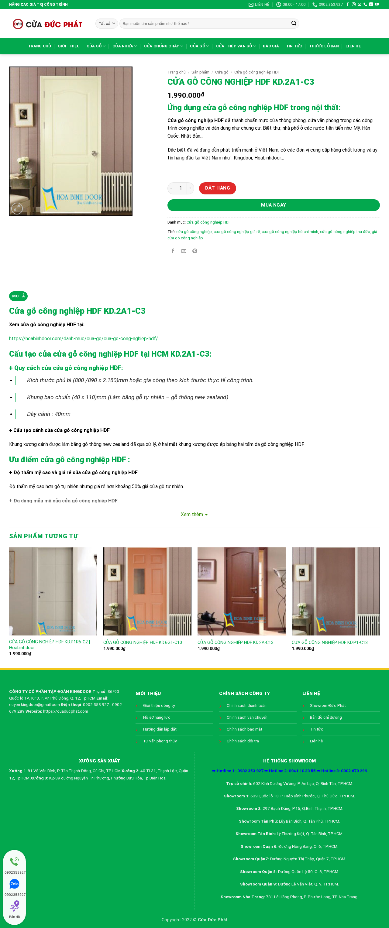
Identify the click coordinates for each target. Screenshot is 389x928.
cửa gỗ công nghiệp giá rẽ (237, 231)
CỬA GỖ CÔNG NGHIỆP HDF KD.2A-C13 (236, 642)
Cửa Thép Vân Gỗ (234, 46)
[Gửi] (294, 24)
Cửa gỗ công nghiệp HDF (257, 72)
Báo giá (271, 46)
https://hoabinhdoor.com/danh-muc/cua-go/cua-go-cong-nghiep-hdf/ (83, 338)
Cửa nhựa (122, 46)
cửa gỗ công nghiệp (194, 231)
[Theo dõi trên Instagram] (354, 4)
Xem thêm (192, 514)
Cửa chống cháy (161, 46)
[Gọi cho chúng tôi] (365, 4)
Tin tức (294, 46)
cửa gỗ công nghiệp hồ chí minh (290, 231)
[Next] (379, 607)
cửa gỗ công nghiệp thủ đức (345, 231)
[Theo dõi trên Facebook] (347, 4)
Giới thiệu (69, 46)
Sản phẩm (200, 72)
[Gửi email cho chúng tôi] (359, 4)
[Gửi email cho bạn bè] (184, 252)
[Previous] (9, 607)
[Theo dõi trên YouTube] (377, 4)
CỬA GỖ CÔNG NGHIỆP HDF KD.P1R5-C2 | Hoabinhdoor (49, 644)
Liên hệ (353, 46)
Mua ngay (273, 205)
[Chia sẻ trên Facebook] (173, 252)
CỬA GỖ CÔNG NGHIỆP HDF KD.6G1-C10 (142, 642)
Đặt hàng (217, 188)
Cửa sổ (197, 46)
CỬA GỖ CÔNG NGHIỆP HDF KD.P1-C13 (330, 642)
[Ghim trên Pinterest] (195, 252)
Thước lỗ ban (324, 46)
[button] (17, 208)
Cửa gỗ (94, 46)
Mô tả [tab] (18, 296)
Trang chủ (39, 46)
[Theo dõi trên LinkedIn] (371, 4)
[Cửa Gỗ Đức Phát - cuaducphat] (47, 23)
